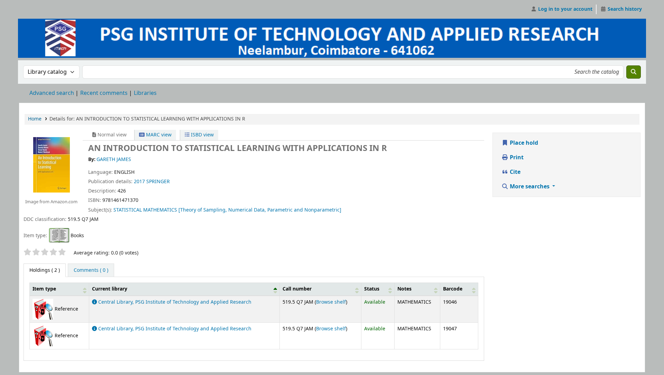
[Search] (633, 72)
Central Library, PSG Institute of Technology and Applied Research (174, 302)
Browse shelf (331, 302)
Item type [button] (44, 289)
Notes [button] (404, 289)
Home (35, 119)
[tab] (91, 270)
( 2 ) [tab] (44, 270)
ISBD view (202, 135)
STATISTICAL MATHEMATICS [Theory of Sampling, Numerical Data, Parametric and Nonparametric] (227, 210)
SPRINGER (158, 181)
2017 (139, 181)
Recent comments (104, 93)
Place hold (523, 143)
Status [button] (371, 289)
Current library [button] (109, 289)
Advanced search (51, 93)
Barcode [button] (452, 289)
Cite (514, 172)
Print (516, 157)
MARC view (158, 135)
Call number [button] (297, 289)
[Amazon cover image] (51, 164)
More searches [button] (529, 186)
